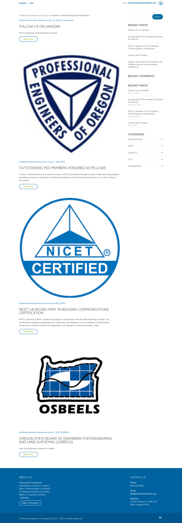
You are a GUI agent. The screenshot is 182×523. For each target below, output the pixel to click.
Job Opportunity (135, 139)
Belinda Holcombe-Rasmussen (34, 20)
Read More (28, 39)
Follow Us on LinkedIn (39, 26)
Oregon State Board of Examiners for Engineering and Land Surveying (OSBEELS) (65, 440)
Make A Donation (30, 503)
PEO (63, 162)
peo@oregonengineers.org (143, 493)
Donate (22, 3)
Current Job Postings (137, 55)
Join (31, 3)
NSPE (62, 303)
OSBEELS (65, 432)
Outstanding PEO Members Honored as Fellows (62, 168)
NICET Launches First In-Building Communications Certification (64, 311)
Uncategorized (67, 20)
